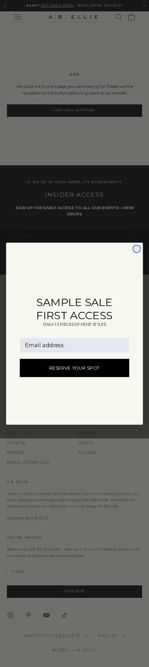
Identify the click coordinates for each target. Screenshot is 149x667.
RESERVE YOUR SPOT (74, 368)
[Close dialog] (136, 248)
